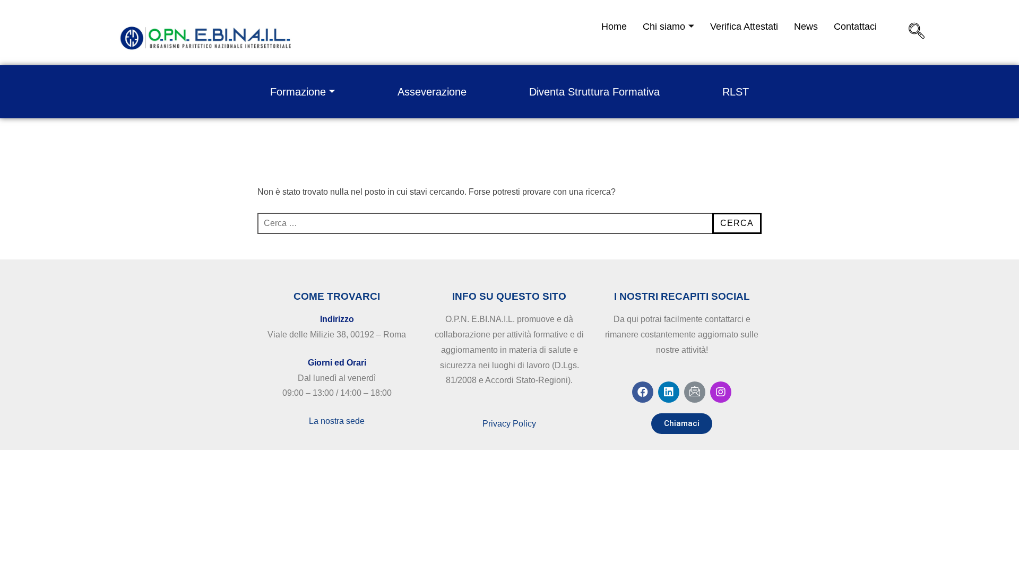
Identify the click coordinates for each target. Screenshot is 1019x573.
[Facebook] (642, 392)
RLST (735, 92)
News (806, 26)
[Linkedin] (668, 392)
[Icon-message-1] (694, 392)
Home (614, 26)
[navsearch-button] (916, 34)
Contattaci (855, 26)
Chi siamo (664, 26)
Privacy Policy (509, 423)
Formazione (298, 92)
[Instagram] (720, 392)
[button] (681, 423)
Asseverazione (432, 92)
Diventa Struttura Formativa (594, 92)
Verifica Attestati (744, 26)
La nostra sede (337, 421)
